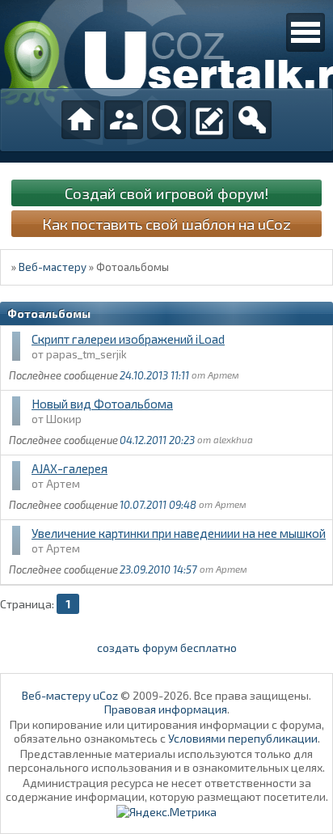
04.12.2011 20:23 (157, 440)
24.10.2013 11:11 (154, 375)
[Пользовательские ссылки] (305, 32)
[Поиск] (166, 119)
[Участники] (123, 119)
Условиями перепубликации (243, 738)
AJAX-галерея (69, 468)
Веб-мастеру (52, 266)
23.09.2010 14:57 (158, 569)
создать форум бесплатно (167, 647)
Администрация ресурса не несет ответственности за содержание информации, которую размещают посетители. (167, 789)
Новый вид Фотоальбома (102, 403)
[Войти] (252, 119)
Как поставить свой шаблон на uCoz (166, 223)
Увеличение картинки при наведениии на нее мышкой (179, 533)
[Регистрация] (209, 119)
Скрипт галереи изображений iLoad (128, 339)
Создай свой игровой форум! (166, 193)
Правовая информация (165, 709)
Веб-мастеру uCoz (70, 695)
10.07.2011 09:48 (158, 504)
